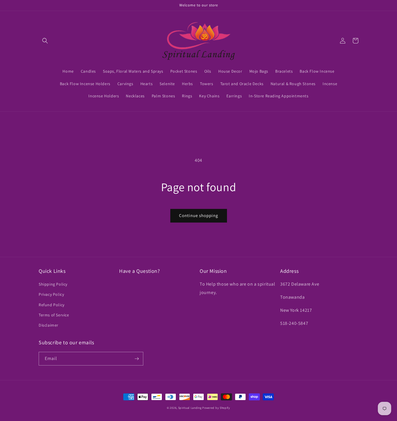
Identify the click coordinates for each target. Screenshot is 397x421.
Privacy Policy (51, 294)
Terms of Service (54, 315)
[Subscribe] (136, 359)
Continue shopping (198, 215)
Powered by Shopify (216, 408)
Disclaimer (48, 325)
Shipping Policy (53, 284)
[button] (45, 40)
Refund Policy (52, 304)
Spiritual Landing (190, 408)
